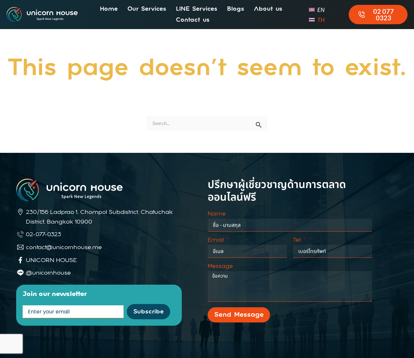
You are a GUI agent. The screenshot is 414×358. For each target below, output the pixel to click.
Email (216, 240)
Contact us (193, 20)
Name (217, 214)
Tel (297, 240)
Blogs (235, 9)
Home (109, 9)
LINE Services (196, 9)
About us (268, 9)
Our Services (146, 9)
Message (220, 266)
